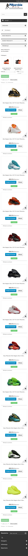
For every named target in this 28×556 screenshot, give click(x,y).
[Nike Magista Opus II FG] (18, 61)
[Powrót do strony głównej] (2, 30)
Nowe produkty (7, 41)
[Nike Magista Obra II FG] (6, 61)
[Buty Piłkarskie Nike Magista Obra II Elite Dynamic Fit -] (14, 418)
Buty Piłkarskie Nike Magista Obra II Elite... (14, 355)
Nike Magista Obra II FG (6, 68)
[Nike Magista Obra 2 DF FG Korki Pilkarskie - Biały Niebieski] (14, 165)
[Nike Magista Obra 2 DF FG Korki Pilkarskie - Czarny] (14, 273)
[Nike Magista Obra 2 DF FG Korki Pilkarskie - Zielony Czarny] (14, 382)
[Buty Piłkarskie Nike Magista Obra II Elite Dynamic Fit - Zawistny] (14, 490)
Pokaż (18, 71)
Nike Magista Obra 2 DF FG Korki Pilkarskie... (14, 103)
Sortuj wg (3, 71)
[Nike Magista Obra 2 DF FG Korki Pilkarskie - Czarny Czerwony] (14, 237)
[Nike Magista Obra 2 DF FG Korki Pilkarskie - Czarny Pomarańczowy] (14, 201)
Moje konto (4, 548)
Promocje (5, 46)
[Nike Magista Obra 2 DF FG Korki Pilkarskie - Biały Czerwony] (14, 129)
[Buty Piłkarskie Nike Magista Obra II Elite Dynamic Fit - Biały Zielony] (14, 454)
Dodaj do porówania (8, 117)
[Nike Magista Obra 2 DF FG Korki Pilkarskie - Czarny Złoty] (14, 92)
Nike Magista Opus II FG (18, 68)
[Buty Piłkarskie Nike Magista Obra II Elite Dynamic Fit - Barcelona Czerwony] (14, 345)
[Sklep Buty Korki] (14, 6)
